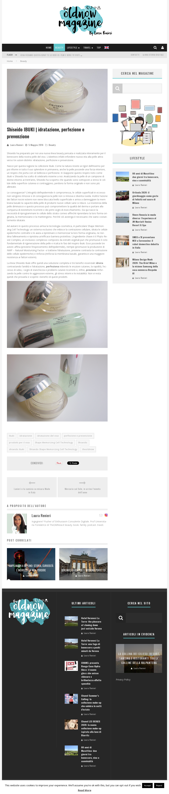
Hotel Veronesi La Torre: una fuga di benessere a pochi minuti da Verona (90, 646)
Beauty (59, 47)
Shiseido (82, 442)
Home (49, 47)
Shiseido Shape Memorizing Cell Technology (53, 449)
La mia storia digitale (153, 54)
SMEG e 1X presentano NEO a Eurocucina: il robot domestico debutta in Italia (145, 242)
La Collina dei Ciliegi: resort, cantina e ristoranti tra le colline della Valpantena (139, 658)
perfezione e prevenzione (78, 435)
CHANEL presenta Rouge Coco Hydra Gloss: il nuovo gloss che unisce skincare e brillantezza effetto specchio (91, 673)
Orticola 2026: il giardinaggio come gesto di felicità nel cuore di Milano (145, 197)
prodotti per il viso (19, 442)
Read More (84, 790)
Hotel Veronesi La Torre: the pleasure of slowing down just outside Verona (91, 623)
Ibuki (11, 435)
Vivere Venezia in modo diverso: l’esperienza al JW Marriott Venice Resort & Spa (144, 220)
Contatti (135, 54)
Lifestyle (72, 47)
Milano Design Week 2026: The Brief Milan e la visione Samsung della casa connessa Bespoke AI (145, 266)
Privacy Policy (123, 679)
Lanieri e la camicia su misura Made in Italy (32, 490)
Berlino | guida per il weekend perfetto (83, 570)
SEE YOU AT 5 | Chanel (30, 55)
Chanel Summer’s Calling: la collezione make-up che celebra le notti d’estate (91, 702)
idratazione (25, 435)
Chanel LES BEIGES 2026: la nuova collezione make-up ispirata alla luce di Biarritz (91, 728)
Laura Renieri (16, 145)
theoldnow (88, 449)
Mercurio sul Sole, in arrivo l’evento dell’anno (83, 490)
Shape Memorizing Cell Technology (54, 442)
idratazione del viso (48, 435)
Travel (87, 47)
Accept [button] (147, 785)
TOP (99, 47)
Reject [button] (159, 785)
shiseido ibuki (16, 449)
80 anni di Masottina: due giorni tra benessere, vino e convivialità (145, 177)
